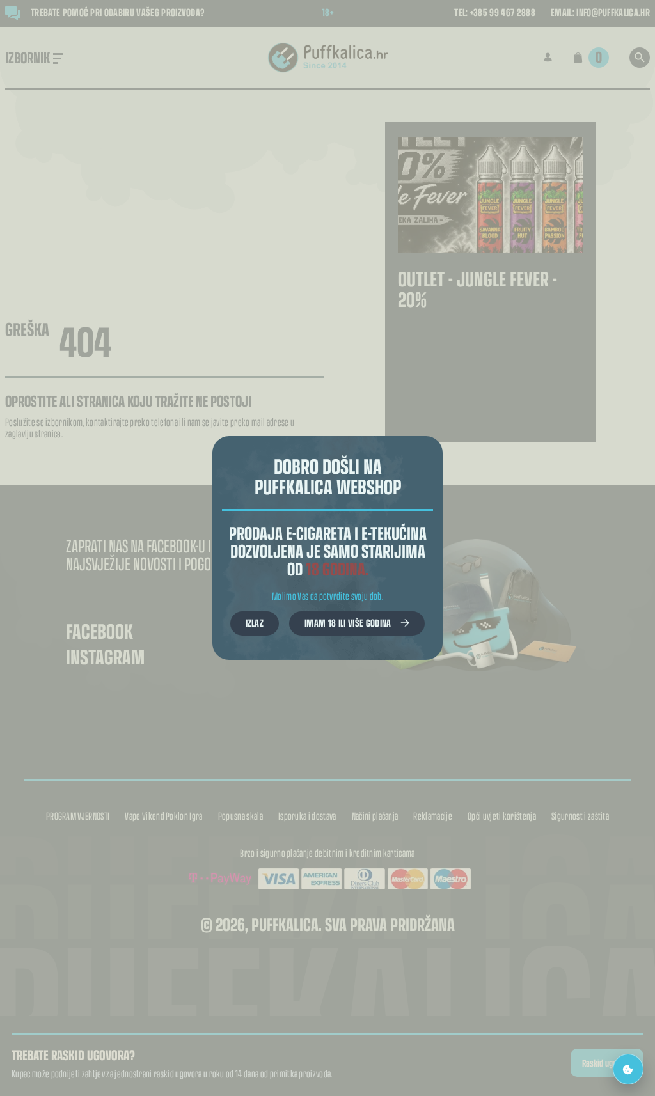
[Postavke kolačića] (628, 1069)
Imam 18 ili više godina (347, 622)
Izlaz (255, 622)
